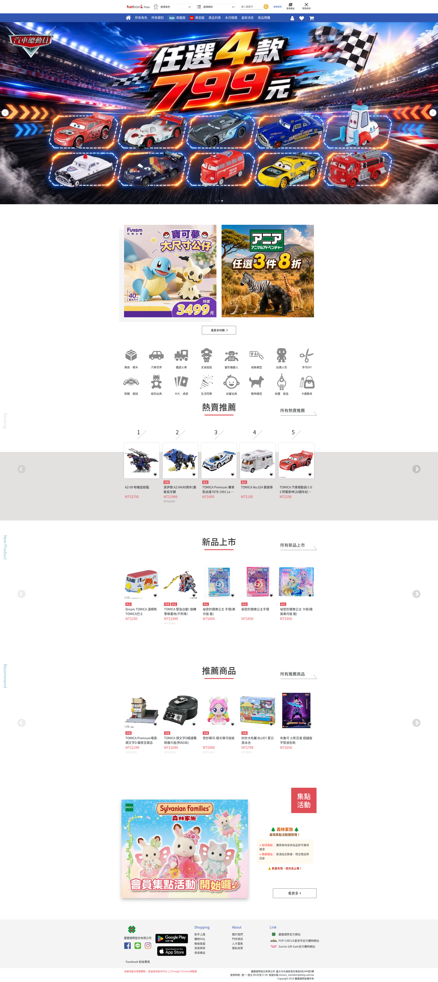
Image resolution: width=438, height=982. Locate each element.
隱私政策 (237, 948)
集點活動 (304, 801)
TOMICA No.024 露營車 (257, 487)
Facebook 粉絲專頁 (138, 962)
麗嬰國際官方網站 (289, 934)
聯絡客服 (199, 944)
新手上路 (199, 934)
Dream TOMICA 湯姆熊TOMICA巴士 (141, 611)
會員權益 (199, 953)
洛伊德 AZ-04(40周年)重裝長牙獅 (180, 489)
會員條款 (199, 948)
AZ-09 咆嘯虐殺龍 (137, 487)
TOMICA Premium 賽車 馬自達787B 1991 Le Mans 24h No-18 (218, 489)
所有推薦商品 (292, 674)
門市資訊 (237, 939)
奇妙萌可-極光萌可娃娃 (219, 738)
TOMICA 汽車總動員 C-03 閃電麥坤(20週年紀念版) (296, 489)
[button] (416, 469)
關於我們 (237, 934)
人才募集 (237, 944)
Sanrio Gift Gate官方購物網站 (297, 947)
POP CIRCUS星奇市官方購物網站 (299, 941)
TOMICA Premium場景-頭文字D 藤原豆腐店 (141, 740)
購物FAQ (199, 939)
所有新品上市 (292, 545)
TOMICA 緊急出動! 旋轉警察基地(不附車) (180, 611)
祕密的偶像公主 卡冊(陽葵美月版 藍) (296, 611)
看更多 (293, 893)
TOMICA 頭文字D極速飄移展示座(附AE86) (180, 740)
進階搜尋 (278, 6)
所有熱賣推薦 (292, 411)
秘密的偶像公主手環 (255, 609)
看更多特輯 (218, 330)
